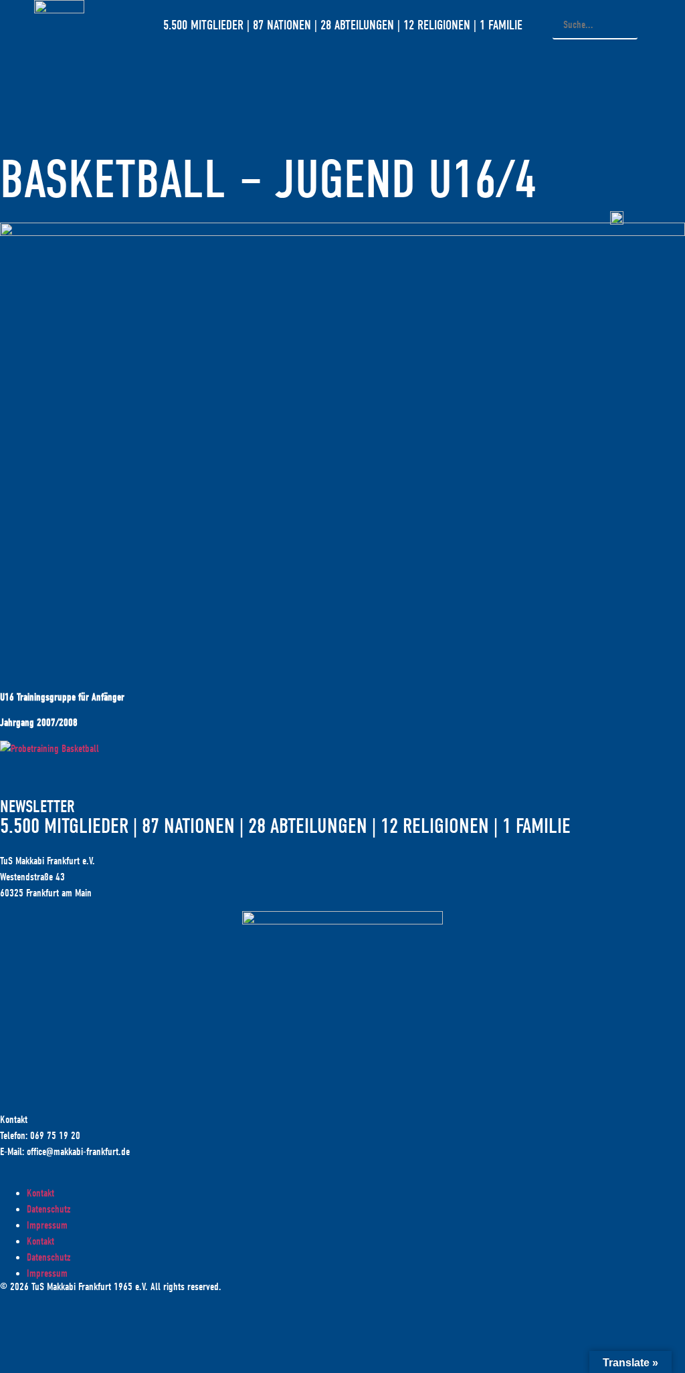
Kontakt (40, 1193)
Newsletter (37, 807)
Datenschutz (48, 1209)
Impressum (47, 1225)
